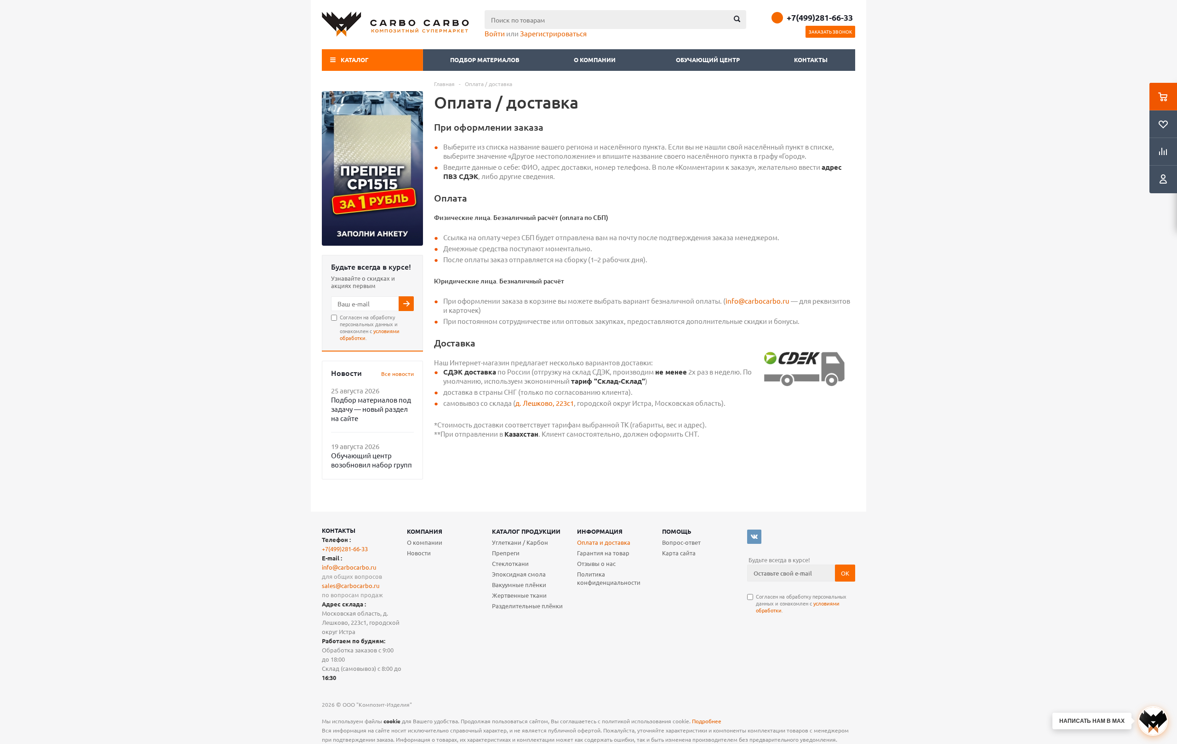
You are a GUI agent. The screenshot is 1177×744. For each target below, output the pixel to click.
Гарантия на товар (603, 553)
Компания (424, 531)
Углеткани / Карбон (520, 542)
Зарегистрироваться (553, 33)
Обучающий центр (708, 59)
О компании (595, 59)
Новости (419, 553)
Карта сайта (679, 553)
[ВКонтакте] (754, 537)
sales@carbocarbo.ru (350, 585)
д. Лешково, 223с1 (544, 402)
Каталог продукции (526, 531)
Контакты (811, 59)
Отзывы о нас (596, 563)
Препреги (506, 553)
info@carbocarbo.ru (757, 300)
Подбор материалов (485, 59)
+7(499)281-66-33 (820, 17)
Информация (600, 531)
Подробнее (706, 721)
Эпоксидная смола (519, 574)
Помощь (676, 531)
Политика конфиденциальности (608, 578)
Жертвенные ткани (519, 595)
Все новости (397, 373)
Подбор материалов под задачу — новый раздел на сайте (371, 408)
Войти (495, 33)
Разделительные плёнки (527, 606)
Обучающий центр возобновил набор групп (371, 460)
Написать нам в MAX (1092, 721)
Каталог (355, 59)
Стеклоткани (510, 563)
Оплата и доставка (603, 542)
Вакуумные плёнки (519, 584)
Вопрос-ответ (681, 542)
